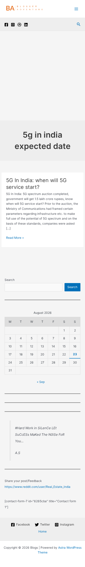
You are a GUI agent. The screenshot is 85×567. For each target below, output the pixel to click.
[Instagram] (13, 25)
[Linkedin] (26, 25)
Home (42, 531)
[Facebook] (6, 25)
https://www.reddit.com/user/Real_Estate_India (37, 486)
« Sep (41, 382)
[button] (79, 24)
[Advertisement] (42, 75)
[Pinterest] (19, 25)
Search (10, 280)
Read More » (15, 238)
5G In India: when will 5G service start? (36, 183)
